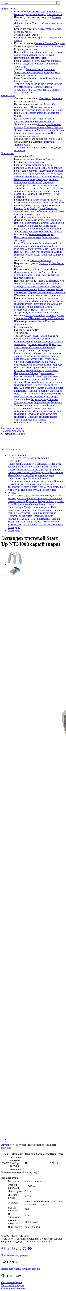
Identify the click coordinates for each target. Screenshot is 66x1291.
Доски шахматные (24, 272)
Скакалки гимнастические (42, 416)
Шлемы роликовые (47, 63)
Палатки (38, 86)
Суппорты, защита (34, 484)
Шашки (29, 277)
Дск (52, 220)
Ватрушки (49, 141)
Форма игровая (42, 402)
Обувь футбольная (48, 399)
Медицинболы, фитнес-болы (42, 370)
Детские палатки (51, 228)
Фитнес (25, 486)
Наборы (40, 159)
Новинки (20, 433)
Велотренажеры (43, 338)
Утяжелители (47, 393)
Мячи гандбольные (40, 246)
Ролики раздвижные (25, 63)
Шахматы (19, 277)
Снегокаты (45, 98)
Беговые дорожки (23, 338)
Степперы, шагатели (25, 358)
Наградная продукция (42, 475)
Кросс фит (19, 370)
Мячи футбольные (38, 248)
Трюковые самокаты (25, 75)
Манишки (26, 243)
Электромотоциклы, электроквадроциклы (37, 72)
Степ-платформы (40, 518)
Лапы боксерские (42, 176)
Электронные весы (53, 202)
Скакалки (52, 387)
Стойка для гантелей (45, 211)
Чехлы (28, 31)
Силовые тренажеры (38, 350)
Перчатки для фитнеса (45, 385)
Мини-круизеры (23, 81)
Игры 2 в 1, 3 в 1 (44, 272)
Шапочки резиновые (25, 321)
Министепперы (22, 353)
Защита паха (45, 147)
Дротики (26, 217)
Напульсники (21, 373)
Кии (37, 167)
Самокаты (49, 69)
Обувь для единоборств (27, 182)
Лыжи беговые (54, 127)
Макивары (58, 176)
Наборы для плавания (52, 23)
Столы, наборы (54, 37)
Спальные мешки (23, 89)
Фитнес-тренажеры (47, 358)
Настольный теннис (39, 478)
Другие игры (21, 231)
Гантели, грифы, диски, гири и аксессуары (33, 468)
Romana (45, 222)
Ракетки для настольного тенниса (42, 283)
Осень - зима (8, 95)
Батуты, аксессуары (34, 361)
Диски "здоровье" (53, 364)
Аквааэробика (15, 463)
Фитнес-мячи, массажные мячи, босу (39, 395)
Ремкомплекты (38, 57)
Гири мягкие (38, 379)
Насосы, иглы (21, 251)
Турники (54, 312)
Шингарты (45, 193)
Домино (54, 269)
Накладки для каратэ (47, 179)
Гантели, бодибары (40, 495)
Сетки (52, 301)
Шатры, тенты (42, 89)
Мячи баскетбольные (43, 243)
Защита (48, 104)
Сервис (18, 428)
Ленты (60, 263)
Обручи (33, 373)
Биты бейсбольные (34, 162)
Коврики (28, 86)
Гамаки (35, 34)
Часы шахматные (50, 275)
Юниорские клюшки (34, 112)
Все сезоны (7, 153)
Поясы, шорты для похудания (30, 387)
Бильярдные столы (24, 167)
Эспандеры (52, 396)
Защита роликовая (51, 60)
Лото (29, 275)
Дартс (48, 469)
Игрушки (50, 52)
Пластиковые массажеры (27, 237)
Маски (35, 23)
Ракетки (49, 159)
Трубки (18, 26)
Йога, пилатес (21, 367)
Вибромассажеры (43, 341)
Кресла (41, 37)
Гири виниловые (50, 376)
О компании (8, 433)
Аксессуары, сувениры (50, 170)
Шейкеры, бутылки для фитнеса (38, 489)
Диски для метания (37, 312)
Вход (18, 449)
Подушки (59, 43)
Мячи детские (22, 475)
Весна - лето (8, 8)
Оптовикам (7, 428)
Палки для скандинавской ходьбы (38, 134)
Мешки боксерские (24, 179)
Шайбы (18, 112)
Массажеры (30, 382)
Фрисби (58, 231)
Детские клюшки (54, 110)
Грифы (33, 208)
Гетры (34, 399)
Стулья (18, 40)
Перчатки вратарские (41, 251)
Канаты (42, 298)
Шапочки (51, 315)
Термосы (49, 484)
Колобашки (57, 318)
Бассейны (29, 52)
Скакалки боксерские (38, 191)
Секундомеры (15, 484)
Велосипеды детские (25, 14)
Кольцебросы (46, 231)
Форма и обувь (38, 486)
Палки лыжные (42, 133)
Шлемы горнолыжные (42, 107)
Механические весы (31, 202)
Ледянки (19, 144)
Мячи (50, 199)
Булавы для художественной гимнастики (36, 406)
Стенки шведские (34, 306)
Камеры (41, 14)
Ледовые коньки (46, 118)
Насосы (49, 43)
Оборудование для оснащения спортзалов (30, 481)
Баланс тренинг (45, 382)
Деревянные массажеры (40, 234)
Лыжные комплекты (25, 130)
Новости (6, 431)
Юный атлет (31, 225)
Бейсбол (41, 463)
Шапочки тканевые (40, 318)
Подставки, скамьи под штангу (41, 356)
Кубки (52, 263)
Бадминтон (30, 463)
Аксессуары (44, 28)
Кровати (40, 43)
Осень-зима (20, 1268)
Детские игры (42, 269)
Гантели (18, 208)
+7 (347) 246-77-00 (16, 1248)
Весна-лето (7, 1268)
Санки (27, 144)
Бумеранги (36, 228)
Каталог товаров (17, 455)
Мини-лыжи (55, 138)
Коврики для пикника (26, 49)
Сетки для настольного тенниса (31, 286)
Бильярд (50, 463)
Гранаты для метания (25, 298)
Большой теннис (32, 466)
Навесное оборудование (27, 222)
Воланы (31, 159)
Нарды (36, 275)
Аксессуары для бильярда (38, 165)
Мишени (36, 217)
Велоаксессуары (37, 11)
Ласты (27, 23)
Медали (18, 266)
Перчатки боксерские (40, 188)
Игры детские (42, 472)
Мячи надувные (48, 55)
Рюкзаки (48, 86)
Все (32, 156)
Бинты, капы (21, 173)
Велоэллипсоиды (23, 341)
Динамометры (46, 373)
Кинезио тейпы (22, 379)
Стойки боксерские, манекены (36, 192)
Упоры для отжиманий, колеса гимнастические (38, 392)
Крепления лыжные (35, 127)
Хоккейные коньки (45, 121)
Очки (42, 315)
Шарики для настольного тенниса (46, 292)
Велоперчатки (54, 11)
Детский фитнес (34, 364)
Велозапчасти (54, 14)
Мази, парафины (46, 130)
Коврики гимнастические (44, 367)
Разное (42, 419)
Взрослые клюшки (34, 110)
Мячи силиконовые (40, 260)
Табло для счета (46, 289)
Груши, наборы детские (42, 173)
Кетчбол (33, 231)
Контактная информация (14, 1255)
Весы (45, 466)
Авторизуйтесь (9, 1144)
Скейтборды (53, 78)
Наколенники (56, 248)
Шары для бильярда (51, 167)
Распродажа (17, 431)
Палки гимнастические (43, 513)
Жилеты (39, 52)
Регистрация (8, 449)
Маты (58, 220)
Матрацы (34, 55)
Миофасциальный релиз (27, 376)
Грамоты (43, 263)
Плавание (59, 481)
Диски (41, 208)
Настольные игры (17, 478)
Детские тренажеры (37, 344)
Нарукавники (21, 57)
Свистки (43, 301)
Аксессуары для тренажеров (42, 335)
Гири (26, 208)
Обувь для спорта (23, 402)
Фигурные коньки (24, 121)
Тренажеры (14, 486)
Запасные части (31, 60)
